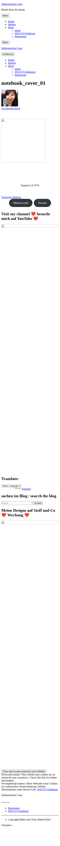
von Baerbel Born (10, 108)
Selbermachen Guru (11, 4)
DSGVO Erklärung (25, 33)
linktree (12, 24)
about (11, 27)
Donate (42, 202)
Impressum (20, 36)
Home (11, 21)
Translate (26, 488)
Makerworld (20, 202)
